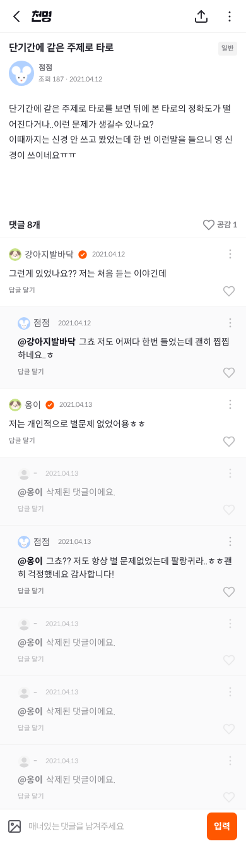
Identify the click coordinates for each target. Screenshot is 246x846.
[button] (230, 255)
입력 (222, 826)
